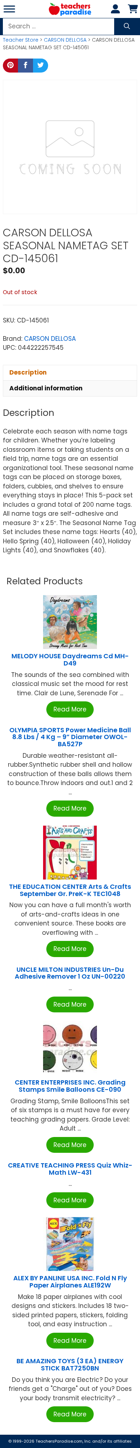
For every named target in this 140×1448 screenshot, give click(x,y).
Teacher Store (20, 39)
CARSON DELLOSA (65, 39)
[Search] (126, 26)
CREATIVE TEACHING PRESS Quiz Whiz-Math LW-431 (70, 1169)
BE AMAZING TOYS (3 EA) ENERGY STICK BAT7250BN (70, 1364)
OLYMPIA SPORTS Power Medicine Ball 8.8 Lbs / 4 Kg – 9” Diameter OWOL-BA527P (70, 737)
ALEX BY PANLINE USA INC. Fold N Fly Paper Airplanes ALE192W (70, 1281)
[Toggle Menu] (9, 8)
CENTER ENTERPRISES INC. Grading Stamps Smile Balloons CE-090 (70, 1086)
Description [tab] (28, 372)
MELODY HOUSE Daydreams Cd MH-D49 (70, 659)
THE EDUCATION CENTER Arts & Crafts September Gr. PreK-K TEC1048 (70, 890)
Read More (70, 709)
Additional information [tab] (46, 388)
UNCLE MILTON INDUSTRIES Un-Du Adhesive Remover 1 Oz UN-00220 (70, 973)
